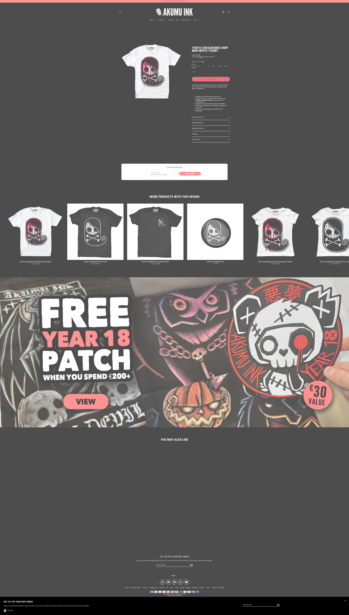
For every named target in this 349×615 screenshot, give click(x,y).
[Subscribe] (278, 605)
